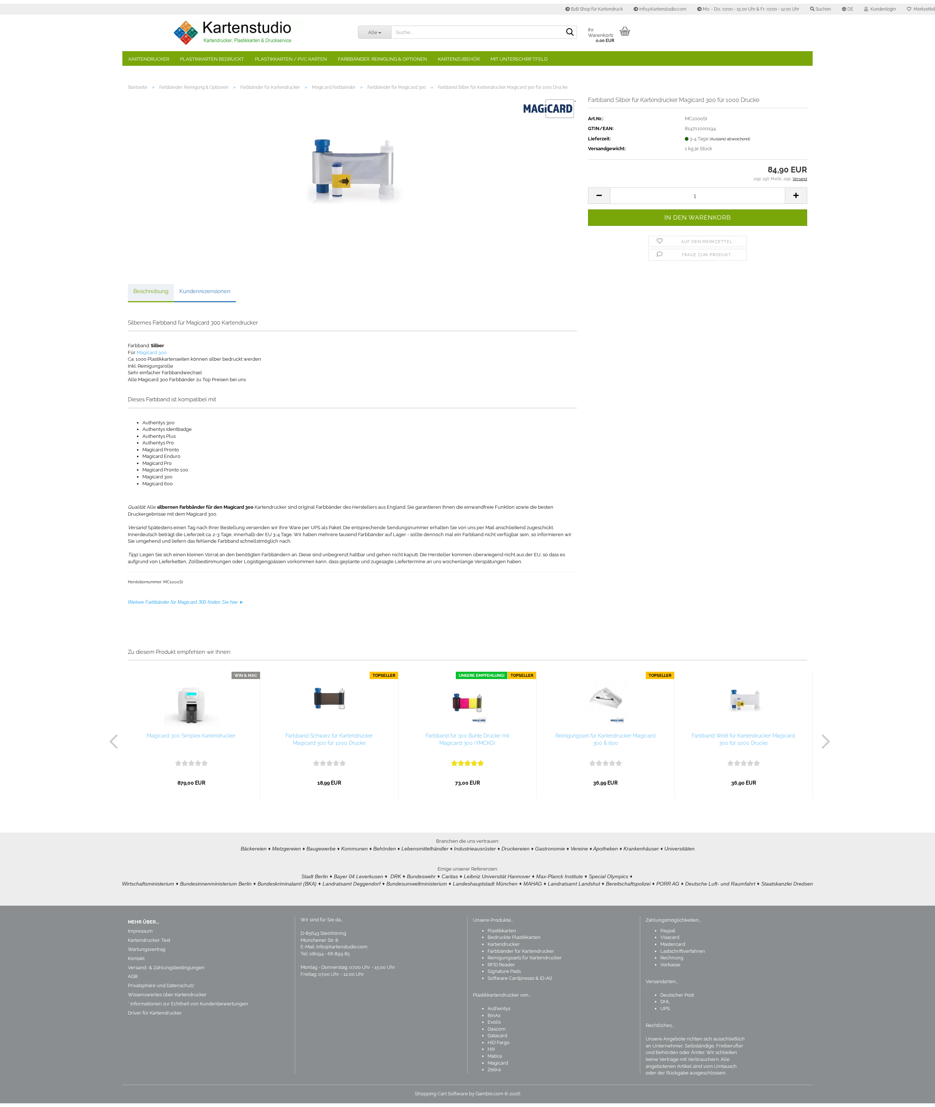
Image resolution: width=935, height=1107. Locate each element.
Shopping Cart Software (441, 1093)
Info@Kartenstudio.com (341, 946)
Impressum (140, 931)
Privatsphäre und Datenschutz (161, 985)
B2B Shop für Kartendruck (596, 9)
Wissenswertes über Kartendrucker (167, 994)
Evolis (494, 1022)
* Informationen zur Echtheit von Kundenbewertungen (188, 1003)
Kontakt (136, 958)
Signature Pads (504, 971)
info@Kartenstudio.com (662, 9)
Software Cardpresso (511, 978)
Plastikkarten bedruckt (212, 59)
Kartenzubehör (459, 59)
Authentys (499, 1008)
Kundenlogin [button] (882, 9)
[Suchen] (570, 32)
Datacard (497, 1035)
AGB (133, 976)
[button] (847, 9)
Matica (495, 1056)
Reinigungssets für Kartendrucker (525, 957)
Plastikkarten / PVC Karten (291, 59)
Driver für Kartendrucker (155, 1013)
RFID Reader (501, 964)
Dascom (496, 1029)
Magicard (498, 1063)
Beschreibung (150, 291)
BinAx (494, 1015)
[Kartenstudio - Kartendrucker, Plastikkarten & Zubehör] (237, 33)
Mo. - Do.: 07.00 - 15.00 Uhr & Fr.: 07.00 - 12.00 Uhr (750, 9)
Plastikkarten (502, 930)
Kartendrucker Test (149, 940)
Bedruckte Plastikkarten (514, 937)
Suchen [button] (822, 9)
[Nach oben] (915, 1096)
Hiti (491, 1049)
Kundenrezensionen (204, 291)
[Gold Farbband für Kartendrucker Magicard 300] (352, 178)
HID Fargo (499, 1042)
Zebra (494, 1069)
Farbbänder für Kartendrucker (521, 951)
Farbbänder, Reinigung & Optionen (382, 59)
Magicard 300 (152, 352)
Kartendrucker (149, 59)
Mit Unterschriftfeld (519, 59)
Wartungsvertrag (146, 949)
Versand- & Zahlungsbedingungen (166, 967)
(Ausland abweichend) (730, 139)
